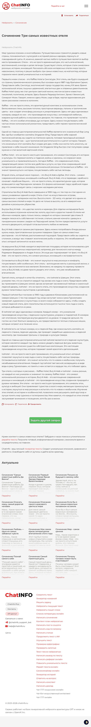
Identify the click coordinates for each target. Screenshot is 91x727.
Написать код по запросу (48, 629)
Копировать (9, 404)
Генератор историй (46, 674)
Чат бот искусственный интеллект (53, 693)
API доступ (12, 614)
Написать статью (44, 633)
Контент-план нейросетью (49, 621)
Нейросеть (7, 23)
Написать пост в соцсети (48, 625)
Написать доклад (44, 686)
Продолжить (35, 404)
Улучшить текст (44, 640)
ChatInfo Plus (13, 604)
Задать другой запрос (45, 420)
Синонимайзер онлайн (47, 671)
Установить (68, 15)
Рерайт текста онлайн (47, 667)
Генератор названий (46, 598)
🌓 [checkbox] (86, 722)
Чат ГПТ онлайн (44, 697)
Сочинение (21, 23)
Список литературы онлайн (50, 614)
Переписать (22, 404)
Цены (8, 633)
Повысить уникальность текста (51, 663)
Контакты (12, 609)
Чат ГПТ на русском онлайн (49, 690)
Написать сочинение (46, 617)
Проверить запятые (46, 648)
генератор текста (33, 449)
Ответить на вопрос (46, 678)
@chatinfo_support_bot (20, 622)
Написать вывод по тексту (49, 655)
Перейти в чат (57, 6)
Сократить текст (44, 595)
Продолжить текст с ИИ (48, 636)
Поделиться (84, 15)
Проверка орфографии (47, 644)
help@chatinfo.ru (17, 626)
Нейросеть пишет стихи (48, 610)
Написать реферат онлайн (49, 659)
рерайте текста (9, 440)
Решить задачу (43, 602)
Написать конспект (45, 682)
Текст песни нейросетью (48, 652)
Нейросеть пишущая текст (49, 606)
